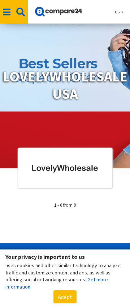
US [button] (117, 12)
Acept (65, 296)
